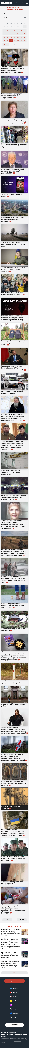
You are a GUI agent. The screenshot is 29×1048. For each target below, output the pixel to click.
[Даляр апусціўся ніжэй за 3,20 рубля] (14, 696)
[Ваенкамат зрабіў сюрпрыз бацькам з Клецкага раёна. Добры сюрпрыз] (14, 87)
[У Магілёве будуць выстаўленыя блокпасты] (14, 621)
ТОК (14, 1001)
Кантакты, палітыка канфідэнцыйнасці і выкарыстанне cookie (14, 1034)
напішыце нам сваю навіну (14, 981)
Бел (16, 2)
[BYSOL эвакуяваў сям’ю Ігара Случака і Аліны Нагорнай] (14, 285)
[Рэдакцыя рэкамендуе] (27, 926)
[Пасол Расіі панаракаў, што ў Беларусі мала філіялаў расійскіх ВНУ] (14, 162)
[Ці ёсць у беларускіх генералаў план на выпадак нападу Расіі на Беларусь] (14, 850)
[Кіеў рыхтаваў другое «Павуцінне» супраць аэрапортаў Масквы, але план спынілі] (14, 954)
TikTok (15, 996)
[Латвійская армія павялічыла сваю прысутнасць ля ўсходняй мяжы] (14, 673)
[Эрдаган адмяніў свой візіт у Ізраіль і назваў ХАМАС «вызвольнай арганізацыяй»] (14, 359)
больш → (14, 972)
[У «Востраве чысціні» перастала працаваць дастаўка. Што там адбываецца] (14, 137)
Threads (15, 1017)
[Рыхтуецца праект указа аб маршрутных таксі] (14, 383)
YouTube (15, 992)
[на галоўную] (6, 3)
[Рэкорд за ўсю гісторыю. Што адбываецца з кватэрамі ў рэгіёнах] (14, 210)
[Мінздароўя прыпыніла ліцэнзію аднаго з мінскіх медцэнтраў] (14, 463)
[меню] (27, 3)
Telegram (15, 988)
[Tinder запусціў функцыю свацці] (14, 186)
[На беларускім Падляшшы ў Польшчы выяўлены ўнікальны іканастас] (14, 774)
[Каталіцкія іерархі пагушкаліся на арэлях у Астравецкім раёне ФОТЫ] (14, 334)
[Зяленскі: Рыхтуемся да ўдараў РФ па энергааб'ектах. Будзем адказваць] (14, 260)
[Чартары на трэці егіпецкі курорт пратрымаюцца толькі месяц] (14, 235)
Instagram (16, 1005)
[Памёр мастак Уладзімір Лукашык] (14, 798)
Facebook (15, 1013)
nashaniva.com (17, 1041)
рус (22, 2)
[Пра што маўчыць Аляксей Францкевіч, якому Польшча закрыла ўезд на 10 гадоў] (14, 932)
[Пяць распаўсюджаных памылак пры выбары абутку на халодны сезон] (14, 597)
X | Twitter (16, 1009)
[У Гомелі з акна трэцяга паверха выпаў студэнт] (14, 874)
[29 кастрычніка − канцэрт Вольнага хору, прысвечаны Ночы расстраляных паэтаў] (14, 309)
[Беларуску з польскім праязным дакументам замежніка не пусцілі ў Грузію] (14, 488)
